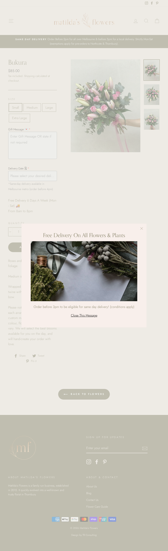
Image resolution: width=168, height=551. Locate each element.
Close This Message (84, 315)
